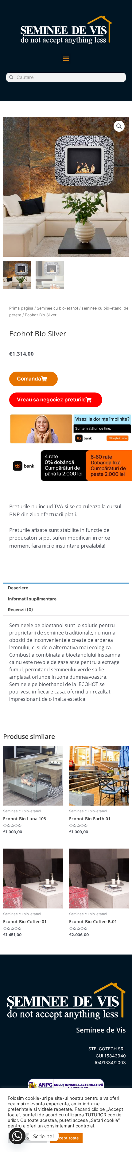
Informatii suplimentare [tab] (32, 598)
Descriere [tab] (18, 587)
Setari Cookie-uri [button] (27, 1137)
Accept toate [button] (66, 1137)
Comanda (29, 379)
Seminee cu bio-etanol (57, 308)
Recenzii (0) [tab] (20, 609)
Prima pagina (21, 308)
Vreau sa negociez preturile (51, 399)
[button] (66, 58)
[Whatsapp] (17, 1136)
